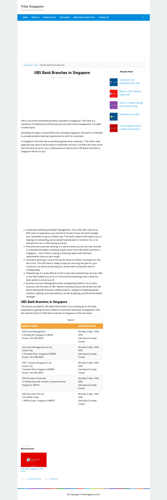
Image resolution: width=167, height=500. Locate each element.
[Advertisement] (83, 41)
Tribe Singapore (32, 6)
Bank (39, 479)
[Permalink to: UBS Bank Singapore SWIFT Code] (34, 460)
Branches (32, 479)
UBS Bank (54, 479)
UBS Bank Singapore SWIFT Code (32, 470)
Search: (70, 319)
